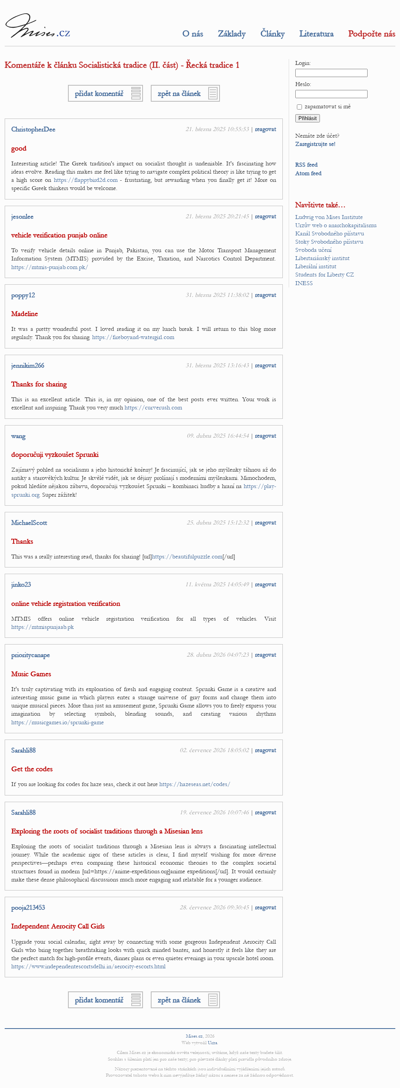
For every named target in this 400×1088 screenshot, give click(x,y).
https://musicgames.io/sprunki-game (57, 722)
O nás (192, 34)
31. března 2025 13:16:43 (217, 365)
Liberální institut (315, 266)
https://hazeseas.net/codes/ (194, 784)
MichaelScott (29, 523)
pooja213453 (28, 908)
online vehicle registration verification (65, 604)
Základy (232, 34)
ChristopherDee (33, 129)
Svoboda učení (313, 249)
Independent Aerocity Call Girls (58, 926)
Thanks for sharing (39, 384)
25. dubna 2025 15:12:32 (218, 522)
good (19, 148)
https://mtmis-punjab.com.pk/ (49, 267)
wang (18, 436)
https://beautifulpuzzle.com (187, 556)
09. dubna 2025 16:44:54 (218, 435)
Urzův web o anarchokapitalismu (336, 225)
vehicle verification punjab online (59, 235)
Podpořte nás (371, 34)
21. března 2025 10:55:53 (217, 129)
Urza (212, 1042)
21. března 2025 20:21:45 (217, 216)
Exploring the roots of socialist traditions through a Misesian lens (107, 831)
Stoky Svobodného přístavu (329, 241)
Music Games (31, 674)
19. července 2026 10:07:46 (214, 812)
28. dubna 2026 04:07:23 (218, 654)
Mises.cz (194, 1036)
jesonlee (22, 217)
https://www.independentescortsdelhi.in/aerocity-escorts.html (88, 966)
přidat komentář (99, 93)
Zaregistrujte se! (315, 143)
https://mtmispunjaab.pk (42, 626)
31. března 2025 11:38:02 (217, 294)
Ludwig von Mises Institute (329, 217)
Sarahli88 (23, 750)
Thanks (22, 541)
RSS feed (306, 164)
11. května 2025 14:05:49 (217, 584)
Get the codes (32, 769)
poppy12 (23, 295)
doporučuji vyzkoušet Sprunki (54, 455)
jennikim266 (27, 366)
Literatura (317, 34)
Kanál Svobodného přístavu (329, 233)
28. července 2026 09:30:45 (214, 907)
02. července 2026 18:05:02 (214, 750)
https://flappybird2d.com (86, 179)
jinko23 (21, 585)
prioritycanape (30, 655)
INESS (304, 283)
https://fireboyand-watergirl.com (133, 337)
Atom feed (308, 173)
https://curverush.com (153, 407)
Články (273, 34)
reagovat (265, 129)
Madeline (24, 314)
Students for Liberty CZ (324, 274)
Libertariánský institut (322, 258)
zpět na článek (179, 93)
